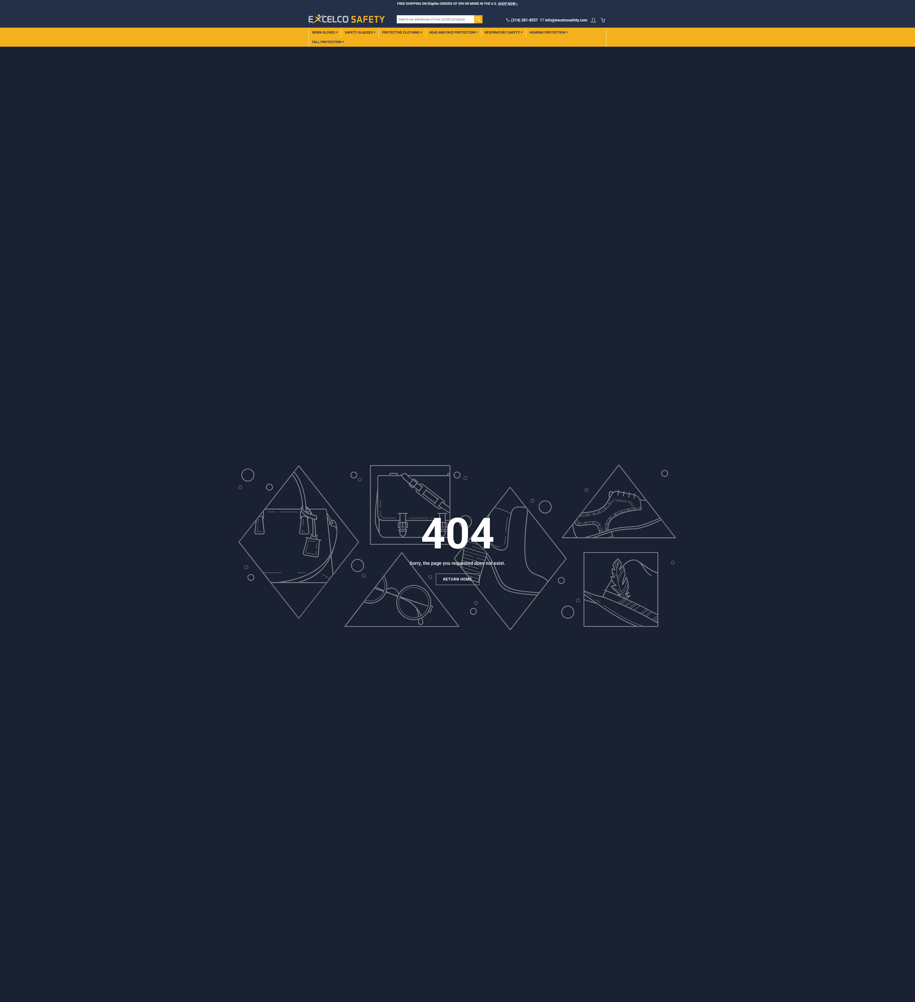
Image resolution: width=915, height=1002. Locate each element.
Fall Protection (327, 42)
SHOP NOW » (508, 3)
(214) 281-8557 (524, 20)
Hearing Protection (547, 32)
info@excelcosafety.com (566, 20)
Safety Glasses (359, 32)
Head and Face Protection (452, 32)
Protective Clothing (401, 32)
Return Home (457, 579)
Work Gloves (324, 32)
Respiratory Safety (503, 32)
